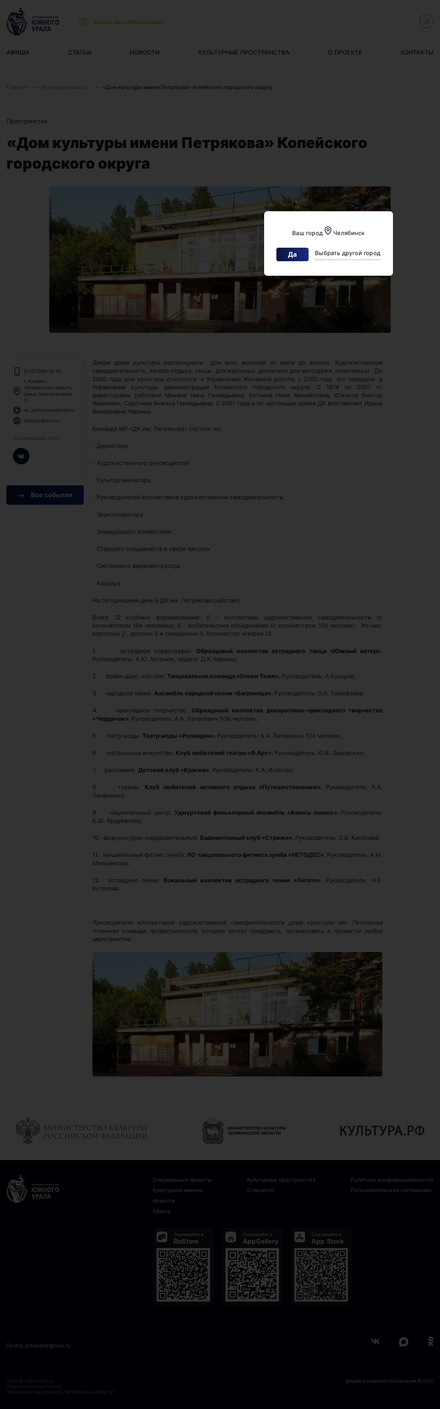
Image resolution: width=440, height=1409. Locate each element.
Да (292, 254)
